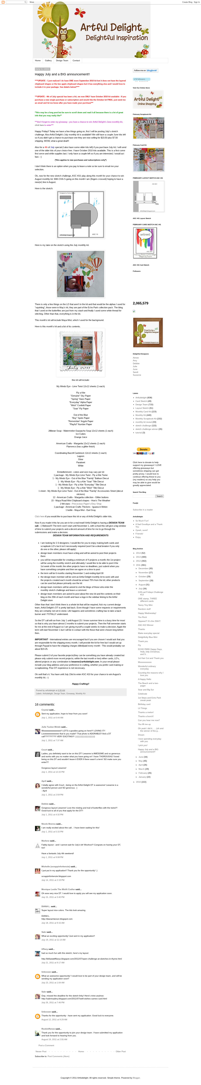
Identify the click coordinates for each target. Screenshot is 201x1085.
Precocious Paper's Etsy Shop (86, 503)
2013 (138, 557)
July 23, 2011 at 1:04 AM (52, 982)
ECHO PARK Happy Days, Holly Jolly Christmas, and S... (150, 651)
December (144, 568)
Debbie (45, 804)
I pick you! (142, 745)
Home (38, 60)
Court (44, 749)
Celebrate (142, 694)
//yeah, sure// (142, 530)
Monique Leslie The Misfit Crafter (58, 889)
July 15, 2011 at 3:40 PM (52, 897)
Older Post (121, 1051)
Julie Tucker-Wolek (51, 727)
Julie (135, 366)
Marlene (45, 841)
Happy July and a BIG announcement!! (148, 750)
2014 (138, 553)
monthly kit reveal (144, 422)
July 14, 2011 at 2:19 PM (52, 880)
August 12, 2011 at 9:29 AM (54, 1019)
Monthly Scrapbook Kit (146, 418)
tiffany (44, 949)
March (142, 769)
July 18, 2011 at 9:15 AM (52, 923)
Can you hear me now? (149, 720)
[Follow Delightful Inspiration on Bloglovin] (145, 72)
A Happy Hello (144, 679)
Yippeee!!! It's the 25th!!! (149, 621)
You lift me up (144, 724)
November (144, 572)
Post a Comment (46, 1045)
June (135, 369)
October (143, 576)
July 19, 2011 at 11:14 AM (53, 940)
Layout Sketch (142, 408)
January (143, 777)
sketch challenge (143, 425)
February (143, 773)
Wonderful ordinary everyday (147, 667)
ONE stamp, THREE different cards (147, 599)
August (142, 584)
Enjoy (138, 537)
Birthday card (144, 704)
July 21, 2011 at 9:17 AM (52, 962)
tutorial (139, 432)
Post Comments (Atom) (58, 1056)
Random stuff (144, 609)
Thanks (141, 629)
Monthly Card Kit (143, 411)
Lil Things (142, 708)
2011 (138, 565)
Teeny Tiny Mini (145, 605)
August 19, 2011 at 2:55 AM (54, 1039)
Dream (141, 735)
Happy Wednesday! (147, 613)
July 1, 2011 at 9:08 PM (52, 857)
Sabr (43, 932)
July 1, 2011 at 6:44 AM (52, 717)
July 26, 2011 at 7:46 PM (52, 1002)
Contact (76, 60)
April (43, 781)
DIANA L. (45, 906)
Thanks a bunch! (146, 716)
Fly (139, 645)
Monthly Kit (80, 694)
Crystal (45, 710)
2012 (138, 561)
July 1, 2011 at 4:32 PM (52, 814)
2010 (138, 782)
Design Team (62, 60)
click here (39, 125)
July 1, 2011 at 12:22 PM (52, 772)
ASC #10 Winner (145, 625)
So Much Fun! (142, 521)
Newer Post (41, 1051)
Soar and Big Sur (146, 689)
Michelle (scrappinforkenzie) (55, 866)
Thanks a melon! (146, 712)
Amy (135, 360)
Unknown (46, 972)
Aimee (136, 358)
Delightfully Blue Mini (147, 637)
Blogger (136, 1078)
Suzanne (137, 375)
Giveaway (70, 694)
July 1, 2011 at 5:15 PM (52, 831)
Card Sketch (141, 401)
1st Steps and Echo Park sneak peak (149, 699)
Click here (40, 516)
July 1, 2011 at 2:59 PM (52, 795)
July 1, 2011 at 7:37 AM (52, 740)
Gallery (48, 60)
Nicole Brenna (48, 824)
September (144, 580)
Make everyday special (148, 633)
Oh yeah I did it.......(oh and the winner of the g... (150, 729)
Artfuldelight (48, 694)
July (141, 588)
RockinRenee (48, 1029)
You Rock (142, 617)
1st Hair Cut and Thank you (151, 658)
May (141, 761)
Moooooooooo (145, 662)
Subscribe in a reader (143, 510)
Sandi (135, 372)
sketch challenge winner (147, 429)
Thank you (143, 641)
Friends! (139, 533)
